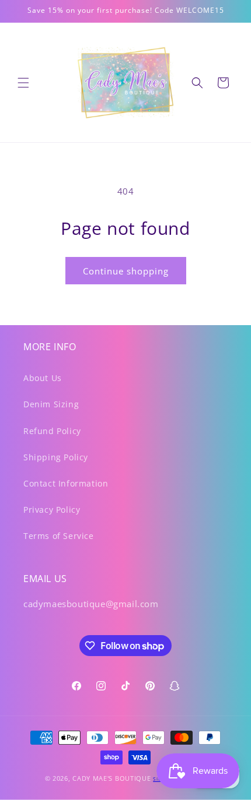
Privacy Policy (51, 509)
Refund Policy (52, 430)
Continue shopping (126, 271)
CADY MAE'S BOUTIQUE (111, 778)
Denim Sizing (51, 404)
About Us (42, 377)
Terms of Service (58, 535)
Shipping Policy (55, 457)
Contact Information (65, 483)
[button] (23, 83)
